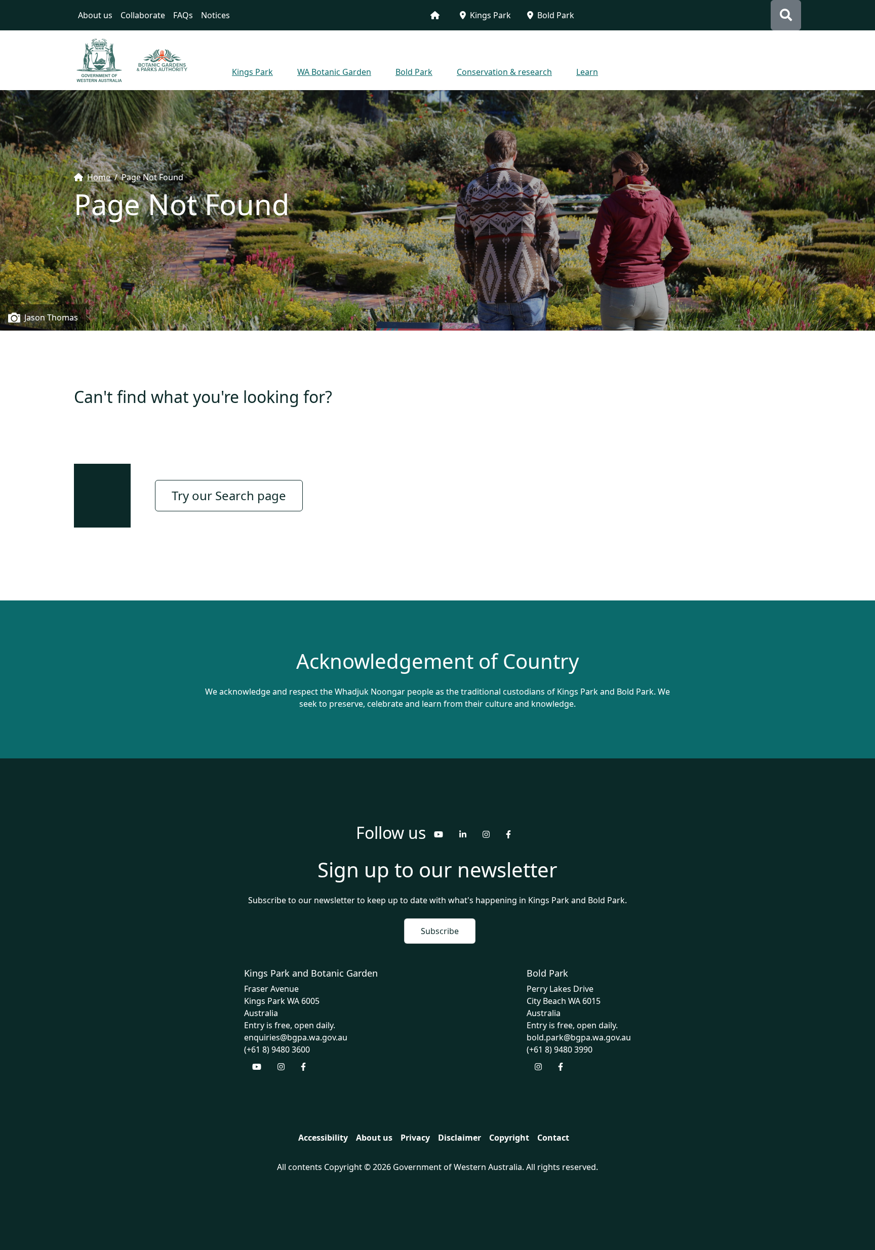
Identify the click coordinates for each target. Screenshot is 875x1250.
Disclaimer (459, 1137)
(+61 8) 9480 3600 (277, 1049)
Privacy (415, 1137)
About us (95, 15)
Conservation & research (504, 71)
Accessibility (323, 1137)
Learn (587, 71)
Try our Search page (229, 495)
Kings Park (490, 15)
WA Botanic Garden (334, 71)
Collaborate (143, 15)
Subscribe (440, 931)
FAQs (183, 15)
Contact (553, 1137)
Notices (215, 15)
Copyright (509, 1137)
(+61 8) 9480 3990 (559, 1049)
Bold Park (555, 15)
